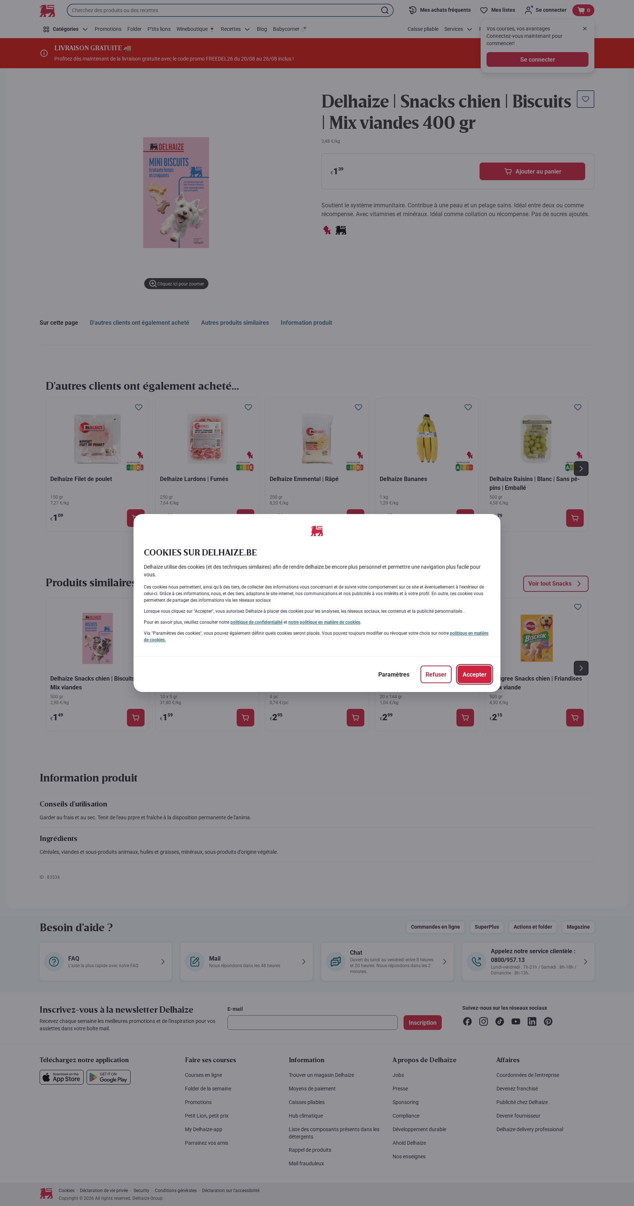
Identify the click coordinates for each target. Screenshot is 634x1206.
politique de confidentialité (256, 622)
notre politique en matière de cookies (324, 622)
